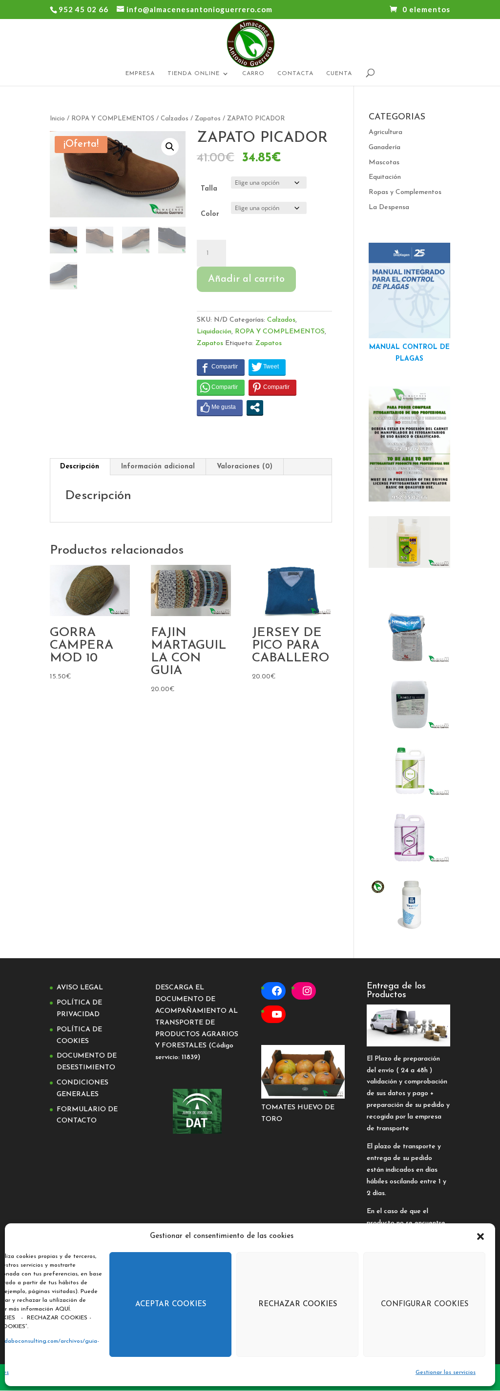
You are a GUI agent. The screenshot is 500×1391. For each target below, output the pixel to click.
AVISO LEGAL (80, 987)
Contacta (295, 74)
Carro (253, 74)
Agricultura (385, 132)
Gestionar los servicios (446, 1372)
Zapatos (208, 119)
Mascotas (384, 162)
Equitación (385, 177)
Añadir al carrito (246, 279)
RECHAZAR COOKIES (297, 1304)
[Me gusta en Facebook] (220, 407)
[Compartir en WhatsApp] (221, 387)
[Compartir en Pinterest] (272, 387)
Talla (209, 189)
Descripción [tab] (79, 466)
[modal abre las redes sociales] (255, 407)
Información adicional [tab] (158, 466)
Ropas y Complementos (405, 192)
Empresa (140, 74)
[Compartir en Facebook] (221, 367)
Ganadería (384, 147)
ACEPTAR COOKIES (170, 1304)
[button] (480, 1236)
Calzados (174, 119)
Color (210, 214)
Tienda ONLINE (193, 74)
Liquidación (214, 331)
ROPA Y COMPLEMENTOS (112, 119)
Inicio (57, 119)
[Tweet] (267, 367)
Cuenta (339, 74)
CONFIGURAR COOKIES (424, 1304)
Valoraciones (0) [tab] (244, 466)
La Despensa (389, 207)
